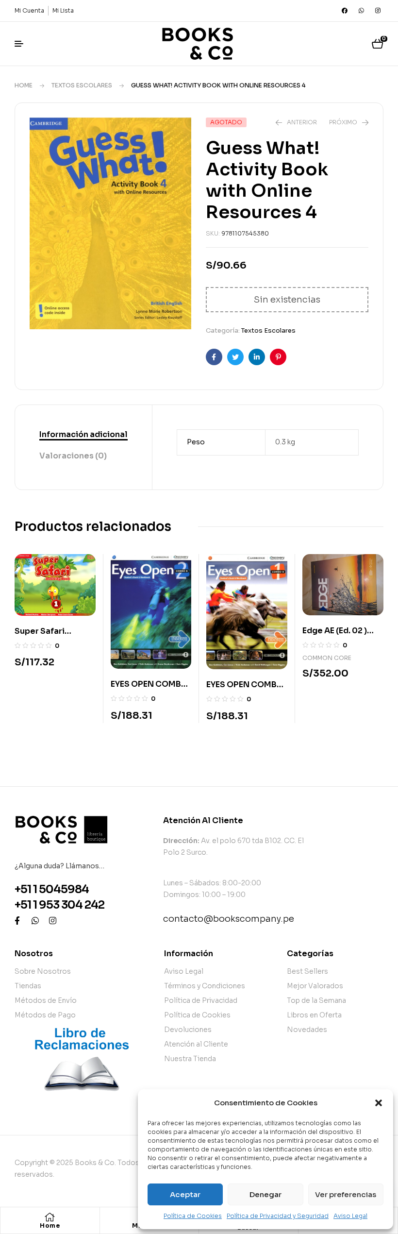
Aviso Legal (350, 1215)
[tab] (83, 435)
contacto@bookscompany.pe (228, 918)
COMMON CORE (326, 657)
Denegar (265, 1194)
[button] (378, 1103)
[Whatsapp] (361, 11)
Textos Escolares (81, 85)
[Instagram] (377, 11)
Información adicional (83, 434)
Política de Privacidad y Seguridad (278, 1215)
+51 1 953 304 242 (59, 905)
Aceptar (185, 1194)
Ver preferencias (345, 1194)
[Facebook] (344, 11)
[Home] (50, 1217)
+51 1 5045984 (52, 889)
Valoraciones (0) (73, 456)
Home (24, 85)
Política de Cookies (193, 1215)
